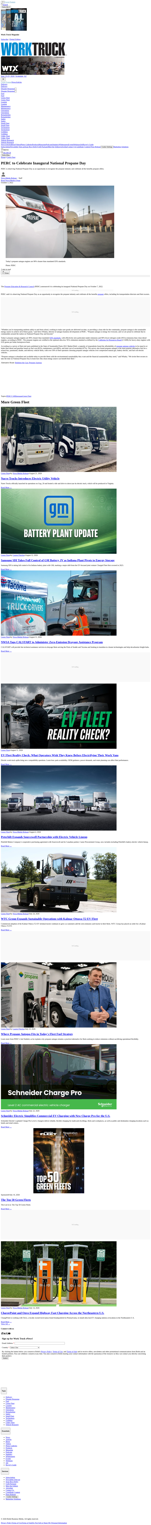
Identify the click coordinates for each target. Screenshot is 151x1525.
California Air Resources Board (110, 340)
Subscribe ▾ (6, 7)
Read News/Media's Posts (10, 180)
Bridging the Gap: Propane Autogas (28, 363)
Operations (5, 111)
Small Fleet (5, 123)
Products (35, 145)
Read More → (6, 487)
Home (3, 157)
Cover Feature (10, 2)
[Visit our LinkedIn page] (4, 1334)
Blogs (13, 145)
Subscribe (4, 39)
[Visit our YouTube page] (9, 1334)
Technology (5, 128)
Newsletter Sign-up (17, 147)
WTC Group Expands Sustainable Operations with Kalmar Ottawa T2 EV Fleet (49, 918)
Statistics (55, 145)
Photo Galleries (26, 145)
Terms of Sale (27, 1523)
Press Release (95, 147)
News (17, 2)
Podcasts (49, 145)
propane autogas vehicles (125, 346)
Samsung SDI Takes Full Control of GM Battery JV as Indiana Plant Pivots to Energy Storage (58, 560)
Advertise (63, 147)
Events (70, 145)
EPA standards (55, 338)
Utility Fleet (5, 136)
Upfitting (4, 132)
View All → (5, 1324)
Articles (22, 2)
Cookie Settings (107, 147)
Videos (18, 145)
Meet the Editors (54, 147)
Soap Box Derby (31, 147)
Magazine (42, 145)
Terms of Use (17, 1523)
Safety (3, 119)
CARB (14, 396)
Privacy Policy (6, 1523)
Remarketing (5, 115)
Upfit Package (42, 147)
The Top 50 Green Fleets (16, 1199)
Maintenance (5, 106)
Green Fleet (5, 98)
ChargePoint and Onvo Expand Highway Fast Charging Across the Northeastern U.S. (52, 1312)
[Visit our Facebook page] (2, 1334)
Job (81, 145)
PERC (8, 396)
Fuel (2, 94)
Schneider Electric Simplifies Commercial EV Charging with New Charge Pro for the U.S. (55, 1115)
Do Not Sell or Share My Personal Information (49, 1523)
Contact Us (71, 147)
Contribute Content (83, 147)
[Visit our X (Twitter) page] (7, 1334)
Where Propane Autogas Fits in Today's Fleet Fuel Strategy (37, 1034)
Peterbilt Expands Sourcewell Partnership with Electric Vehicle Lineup (44, 836)
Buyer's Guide (88, 145)
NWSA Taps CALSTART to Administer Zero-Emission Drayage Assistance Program (52, 642)
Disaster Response (8, 89)
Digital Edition (15, 39)
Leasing (4, 102)
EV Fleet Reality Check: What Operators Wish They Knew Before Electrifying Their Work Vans (59, 755)
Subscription (5, 147)
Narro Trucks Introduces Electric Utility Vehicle (30, 478)
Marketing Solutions (120, 147)
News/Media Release (21, 473)
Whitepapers (63, 145)
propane (101, 294)
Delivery (4, 84)
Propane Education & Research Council (19, 287)
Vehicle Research (7, 140)
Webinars (76, 145)
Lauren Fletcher (19, 555)
